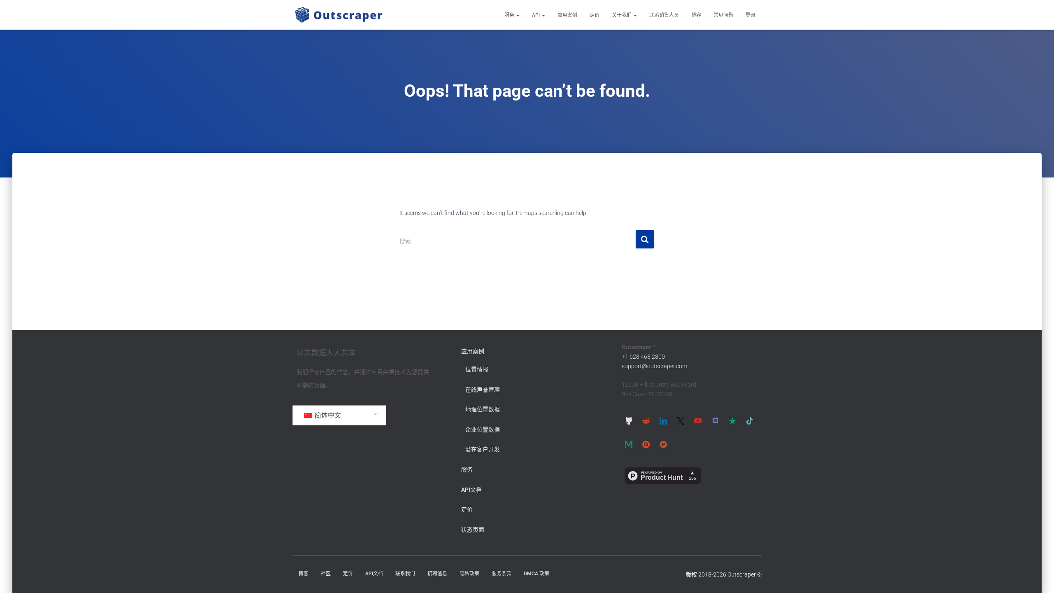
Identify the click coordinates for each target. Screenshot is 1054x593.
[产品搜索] (663, 444)
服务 (509, 15)
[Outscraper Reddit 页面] (646, 420)
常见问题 (723, 15)
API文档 (471, 489)
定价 (594, 15)
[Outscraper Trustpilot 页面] (732, 420)
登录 (751, 15)
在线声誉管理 (482, 389)
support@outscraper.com (654, 366)
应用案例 (567, 15)
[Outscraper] (338, 15)
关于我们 (622, 15)
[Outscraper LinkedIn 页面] (663, 420)
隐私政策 (469, 574)
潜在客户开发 (482, 449)
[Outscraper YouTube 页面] (698, 420)
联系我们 (405, 574)
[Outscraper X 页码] (681, 420)
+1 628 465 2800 (643, 356)
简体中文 (327, 415)
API (536, 15)
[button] (517, 15)
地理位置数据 (482, 409)
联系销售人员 (664, 15)
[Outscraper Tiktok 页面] (750, 420)
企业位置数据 (482, 429)
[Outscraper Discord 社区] (715, 420)
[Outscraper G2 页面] (646, 444)
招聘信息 (437, 574)
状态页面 (472, 529)
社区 (326, 574)
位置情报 (476, 369)
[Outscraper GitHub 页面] (629, 420)
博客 (696, 15)
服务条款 (501, 574)
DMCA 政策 (536, 574)
